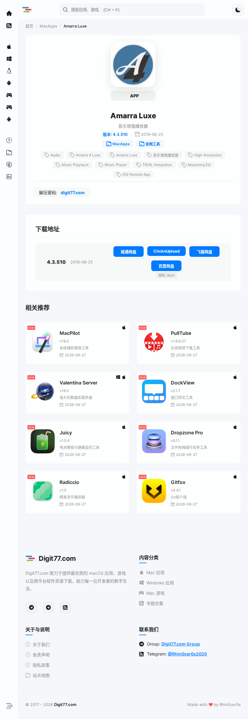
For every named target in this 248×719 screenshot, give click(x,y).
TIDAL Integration (157, 164)
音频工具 (152, 144)
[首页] (9, 13)
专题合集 (154, 603)
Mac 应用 (155, 572)
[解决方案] (9, 140)
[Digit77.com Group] (48, 607)
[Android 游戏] (9, 119)
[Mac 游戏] (9, 95)
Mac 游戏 (155, 593)
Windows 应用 (160, 582)
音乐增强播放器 (165, 155)
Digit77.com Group (181, 643)
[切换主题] (238, 10)
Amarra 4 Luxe (88, 155)
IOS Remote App (136, 174)
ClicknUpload (166, 251)
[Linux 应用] (9, 71)
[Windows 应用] (9, 58)
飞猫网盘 (204, 251)
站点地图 (41, 675)
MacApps (48, 26)
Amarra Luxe (126, 155)
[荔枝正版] (9, 164)
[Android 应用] (9, 83)
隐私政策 (41, 665)
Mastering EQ (199, 164)
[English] (9, 176)
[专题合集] (9, 25)
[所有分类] (9, 152)
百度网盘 (166, 265)
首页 (29, 26)
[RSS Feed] (65, 607)
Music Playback (75, 164)
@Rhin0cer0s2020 (187, 653)
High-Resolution (208, 155)
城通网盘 (128, 251)
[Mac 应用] (9, 46)
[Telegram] (31, 607)
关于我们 (41, 644)
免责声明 (41, 654)
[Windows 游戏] (9, 107)
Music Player (116, 164)
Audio (55, 155)
